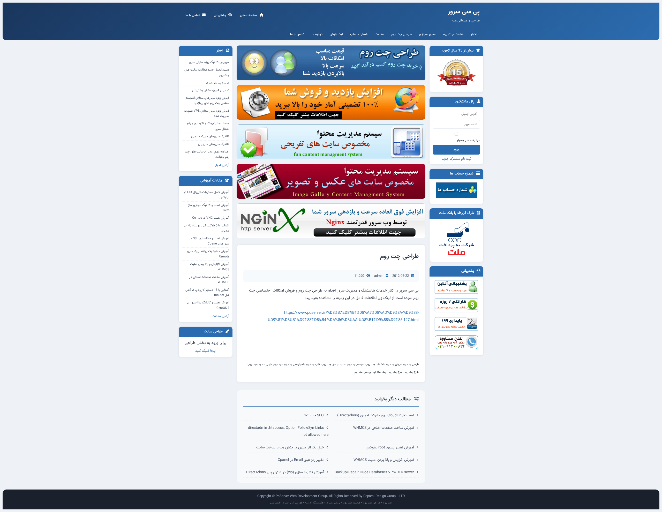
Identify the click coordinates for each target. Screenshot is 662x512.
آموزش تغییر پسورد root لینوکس (390, 447)
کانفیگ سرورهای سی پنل (213, 144)
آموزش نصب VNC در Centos (210, 218)
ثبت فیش (336, 34)
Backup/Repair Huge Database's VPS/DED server (375, 472)
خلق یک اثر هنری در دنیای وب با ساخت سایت (290, 447)
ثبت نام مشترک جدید (456, 159)
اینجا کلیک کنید (205, 351)
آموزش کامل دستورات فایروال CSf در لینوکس (206, 195)
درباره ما (317, 34)
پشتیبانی (220, 15)
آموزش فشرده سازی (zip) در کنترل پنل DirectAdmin (285, 472)
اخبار (474, 34)
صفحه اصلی (249, 15)
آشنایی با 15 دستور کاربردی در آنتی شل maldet (207, 292)
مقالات (379, 34)
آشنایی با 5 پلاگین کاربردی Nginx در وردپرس (206, 228)
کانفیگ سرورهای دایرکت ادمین (210, 136)
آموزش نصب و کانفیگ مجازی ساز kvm (208, 208)
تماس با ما (193, 15)
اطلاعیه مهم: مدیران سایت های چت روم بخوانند (207, 154)
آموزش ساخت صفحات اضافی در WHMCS (384, 428)
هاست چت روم (453, 34)
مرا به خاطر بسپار (468, 140)
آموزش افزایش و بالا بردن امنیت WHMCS (384, 460)
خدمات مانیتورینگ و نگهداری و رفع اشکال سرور (208, 126)
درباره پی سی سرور (217, 82)
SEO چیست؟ (314, 415)
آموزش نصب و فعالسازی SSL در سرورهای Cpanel (209, 241)
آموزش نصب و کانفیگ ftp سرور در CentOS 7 (208, 305)
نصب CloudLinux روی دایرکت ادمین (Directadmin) (376, 415)
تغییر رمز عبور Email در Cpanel (301, 460)
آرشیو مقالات (220, 316)
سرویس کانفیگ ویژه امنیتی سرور (209, 62)
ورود (456, 149)
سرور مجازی (427, 34)
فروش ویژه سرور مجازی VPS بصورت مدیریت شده (206, 113)
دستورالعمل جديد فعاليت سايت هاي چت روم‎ (206, 72)
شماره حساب (358, 34)
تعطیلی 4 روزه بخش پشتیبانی (210, 90)
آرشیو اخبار (222, 165)
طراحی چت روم (401, 34)
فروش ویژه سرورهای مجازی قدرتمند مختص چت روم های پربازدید (207, 100)
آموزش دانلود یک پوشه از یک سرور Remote (208, 254)
